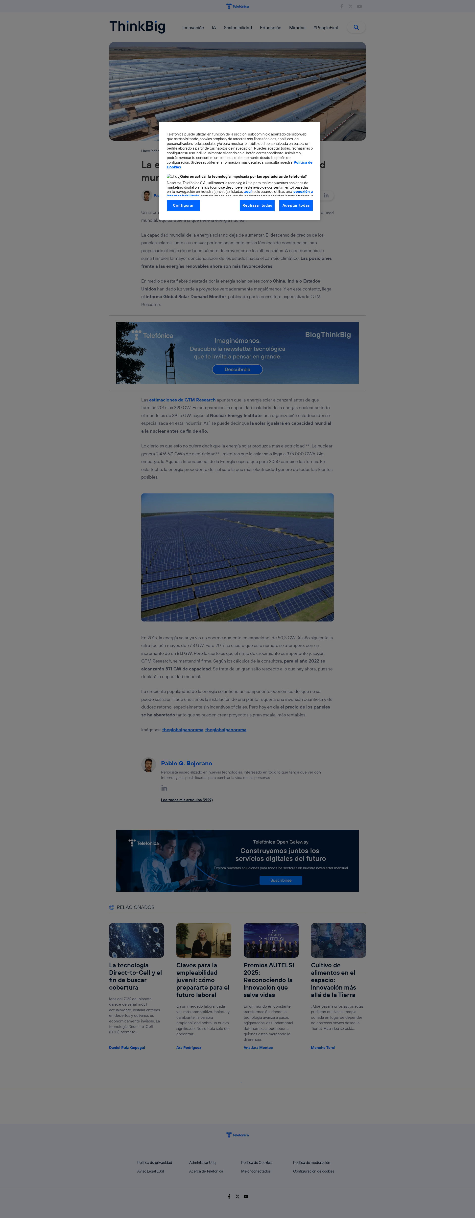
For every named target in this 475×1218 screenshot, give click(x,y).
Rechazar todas (257, 205)
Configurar (183, 205)
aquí (248, 191)
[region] (239, 171)
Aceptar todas (296, 205)
